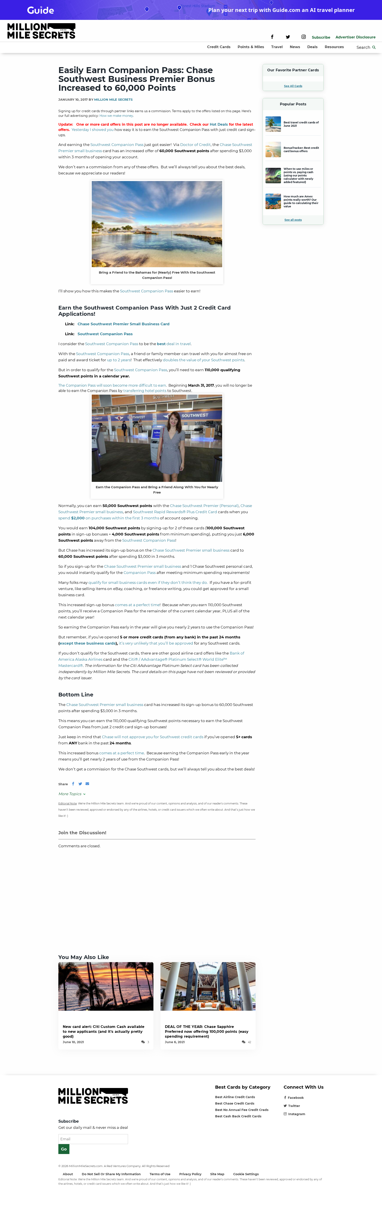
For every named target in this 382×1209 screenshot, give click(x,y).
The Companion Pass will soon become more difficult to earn (112, 385)
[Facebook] (272, 37)
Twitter (294, 1106)
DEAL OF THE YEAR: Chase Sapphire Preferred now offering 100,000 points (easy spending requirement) (207, 1032)
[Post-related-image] (105, 986)
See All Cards (293, 86)
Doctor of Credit (195, 144)
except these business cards (88, 643)
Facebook (296, 1098)
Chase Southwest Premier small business (191, 550)
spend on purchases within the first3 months (108, 518)
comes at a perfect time (137, 605)
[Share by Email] (87, 784)
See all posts (293, 219)
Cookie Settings (246, 1174)
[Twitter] (288, 37)
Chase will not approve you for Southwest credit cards (152, 737)
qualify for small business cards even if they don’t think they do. (148, 582)
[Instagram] (303, 37)
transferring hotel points (144, 391)
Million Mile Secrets (113, 100)
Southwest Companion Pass (116, 144)
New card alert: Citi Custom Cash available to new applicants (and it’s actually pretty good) (103, 1032)
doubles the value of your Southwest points (203, 360)
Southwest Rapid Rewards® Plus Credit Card (175, 512)
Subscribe (321, 37)
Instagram (296, 1114)
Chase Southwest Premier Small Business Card (124, 324)
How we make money (116, 116)
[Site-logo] (41, 31)
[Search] (374, 47)
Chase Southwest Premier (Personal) (204, 505)
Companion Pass (140, 572)
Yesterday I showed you (93, 130)
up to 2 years (119, 360)
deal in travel (174, 344)
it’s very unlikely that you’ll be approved (156, 643)
